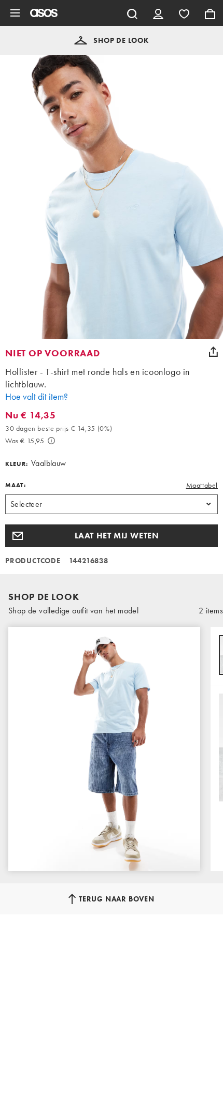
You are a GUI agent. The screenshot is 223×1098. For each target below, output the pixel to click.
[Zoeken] (132, 13)
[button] (111, 40)
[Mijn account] (158, 13)
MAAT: (15, 485)
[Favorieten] (184, 13)
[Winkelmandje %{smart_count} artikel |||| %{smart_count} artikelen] (210, 13)
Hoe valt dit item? (36, 396)
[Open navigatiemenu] (15, 13)
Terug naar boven (117, 899)
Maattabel (202, 485)
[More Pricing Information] (51, 440)
